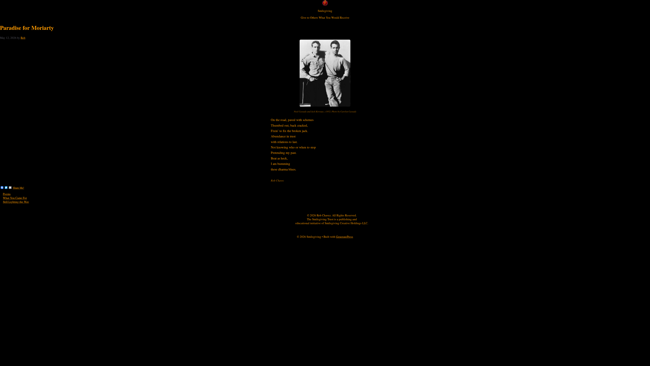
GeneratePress (344, 237)
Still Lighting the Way (16, 202)
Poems (7, 194)
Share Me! (18, 187)
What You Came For (15, 198)
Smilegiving (325, 11)
